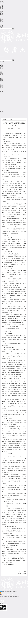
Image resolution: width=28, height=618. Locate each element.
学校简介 (1, 6)
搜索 (13, 28)
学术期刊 (1, 19)
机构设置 (1, 8)
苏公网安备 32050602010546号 (7, 594)
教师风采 (1, 70)
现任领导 (1, 7)
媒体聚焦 (1, 65)
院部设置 (1, 9)
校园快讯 (1, 66)
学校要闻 (1, 64)
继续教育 (1, 80)
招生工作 (1, 12)
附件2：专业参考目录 (9, 564)
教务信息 (1, 79)
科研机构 (1, 18)
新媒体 (1, 71)
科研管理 (1, 17)
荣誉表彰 (1, 68)
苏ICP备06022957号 (5, 593)
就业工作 (1, 13)
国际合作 (1, 21)
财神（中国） (2, 2)
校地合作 (1, 22)
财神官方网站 (2, 4)
